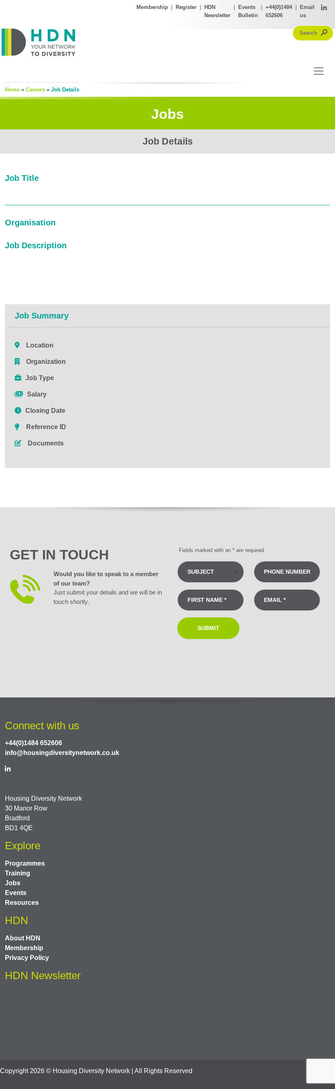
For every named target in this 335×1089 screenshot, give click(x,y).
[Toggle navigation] (316, 71)
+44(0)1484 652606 (279, 11)
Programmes (25, 863)
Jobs (12, 883)
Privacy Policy (27, 957)
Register (186, 7)
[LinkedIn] (324, 11)
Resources (22, 902)
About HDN (22, 938)
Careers (35, 90)
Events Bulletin (248, 11)
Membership (152, 7)
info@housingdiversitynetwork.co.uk (62, 752)
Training (17, 873)
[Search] (324, 33)
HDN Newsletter (217, 11)
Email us (307, 11)
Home (12, 90)
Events (16, 892)
